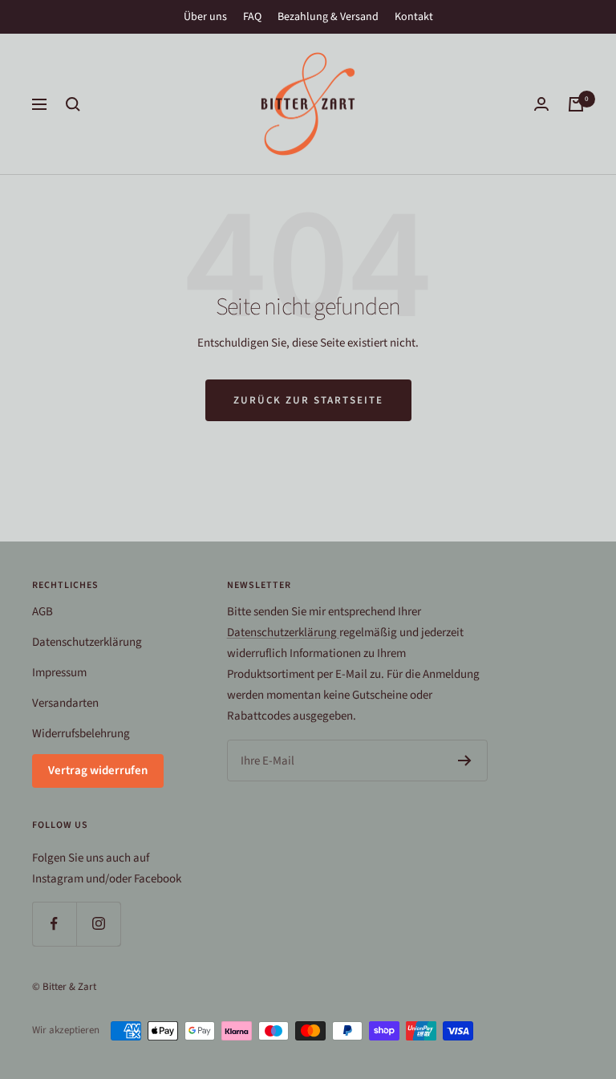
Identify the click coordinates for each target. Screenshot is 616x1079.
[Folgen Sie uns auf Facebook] (54, 924)
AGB (42, 611)
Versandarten (65, 703)
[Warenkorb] (576, 104)
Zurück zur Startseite (308, 400)
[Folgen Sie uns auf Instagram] (98, 924)
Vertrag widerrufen (98, 770)
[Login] (541, 104)
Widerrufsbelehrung (81, 733)
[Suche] (73, 104)
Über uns (205, 17)
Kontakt (414, 17)
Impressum (59, 672)
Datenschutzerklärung (87, 642)
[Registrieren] (465, 760)
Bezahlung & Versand (328, 17)
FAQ (252, 17)
